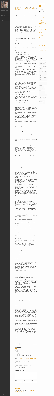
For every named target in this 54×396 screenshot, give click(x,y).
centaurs (32, 7)
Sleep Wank (41, 39)
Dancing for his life (42, 45)
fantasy (45, 68)
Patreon (2, 20)
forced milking (32, 8)
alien (40, 60)
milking (40, 90)
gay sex (46, 80)
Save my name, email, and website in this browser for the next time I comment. (25, 386)
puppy (40, 97)
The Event (41, 18)
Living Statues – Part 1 (43, 35)
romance (40, 98)
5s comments (17, 9)
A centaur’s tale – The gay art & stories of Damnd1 (27, 358)
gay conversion (41, 80)
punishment (41, 95)
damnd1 (18, 7)
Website (31, 380)
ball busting (44, 60)
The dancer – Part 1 (42, 29)
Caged (40, 43)
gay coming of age (42, 78)
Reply (28, 361)
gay (44, 75)
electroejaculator (18, 8)
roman (45, 97)
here (21, 20)
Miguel (40, 52)
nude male (42, 94)
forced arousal (27, 8)
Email (24, 380)
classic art (40, 63)
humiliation (42, 83)
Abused (40, 37)
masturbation (42, 88)
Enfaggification (41, 20)
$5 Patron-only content (4, 10)
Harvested (41, 48)
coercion (44, 63)
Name (16, 380)
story (28, 7)
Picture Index (3, 15)
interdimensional (41, 85)
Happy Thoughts (42, 17)
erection (23, 8)
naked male (42, 92)
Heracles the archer (42, 50)
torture (44, 101)
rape (43, 97)
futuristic (41, 75)
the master (40, 101)
